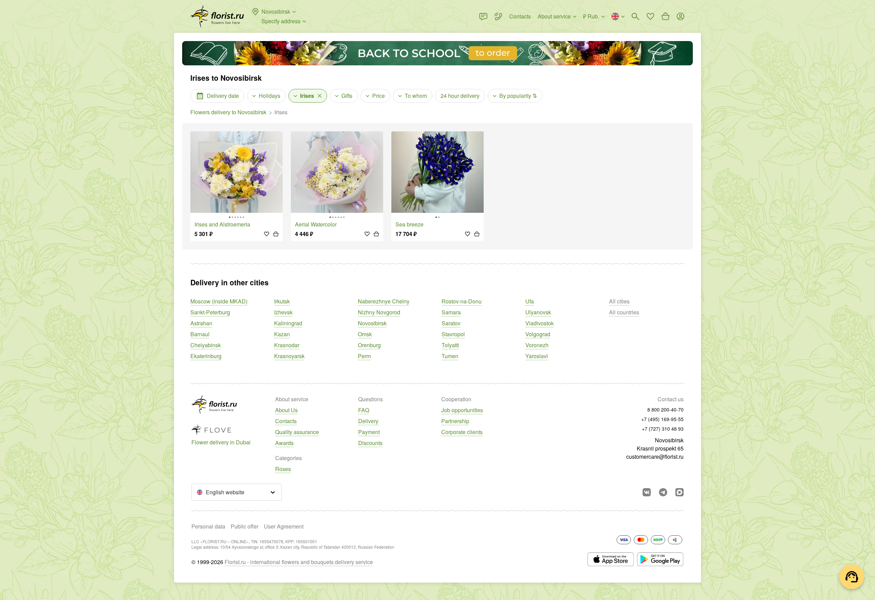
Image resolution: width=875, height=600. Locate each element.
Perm (364, 356)
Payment (369, 432)
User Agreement (284, 526)
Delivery (368, 421)
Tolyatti (450, 345)
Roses (283, 469)
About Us (286, 410)
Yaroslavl (536, 356)
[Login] (680, 16)
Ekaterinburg (205, 356)
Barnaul (200, 334)
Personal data (208, 526)
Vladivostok (539, 323)
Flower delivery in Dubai (221, 442)
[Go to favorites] (650, 16)
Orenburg (369, 345)
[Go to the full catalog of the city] (217, 16)
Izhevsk (283, 312)
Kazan (282, 334)
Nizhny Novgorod (379, 312)
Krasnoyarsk (289, 356)
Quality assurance (297, 432)
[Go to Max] (679, 492)
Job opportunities (462, 410)
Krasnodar (286, 345)
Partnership (455, 421)
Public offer (244, 526)
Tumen (450, 356)
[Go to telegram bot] (663, 492)
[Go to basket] (665, 16)
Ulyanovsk (538, 312)
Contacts (286, 421)
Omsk (365, 334)
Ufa (529, 301)
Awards (284, 443)
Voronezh (537, 345)
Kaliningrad (288, 323)
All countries (624, 312)
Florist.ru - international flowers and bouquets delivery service (299, 562)
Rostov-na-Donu (462, 301)
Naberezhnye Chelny (383, 301)
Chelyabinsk (205, 345)
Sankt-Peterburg (210, 312)
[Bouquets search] (635, 16)
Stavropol (453, 334)
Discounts (370, 443)
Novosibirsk (372, 323)
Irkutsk (282, 301)
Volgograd (537, 334)
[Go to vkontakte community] (647, 492)
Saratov (451, 323)
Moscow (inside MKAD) (218, 301)
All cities (619, 301)
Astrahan (201, 323)
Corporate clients (462, 432)
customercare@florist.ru (655, 456)
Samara (451, 312)
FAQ (363, 410)
